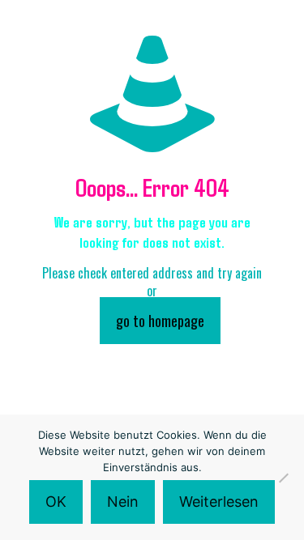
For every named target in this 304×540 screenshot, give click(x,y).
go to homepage (160, 320)
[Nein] (284, 478)
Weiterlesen (219, 501)
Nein (123, 501)
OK (55, 501)
